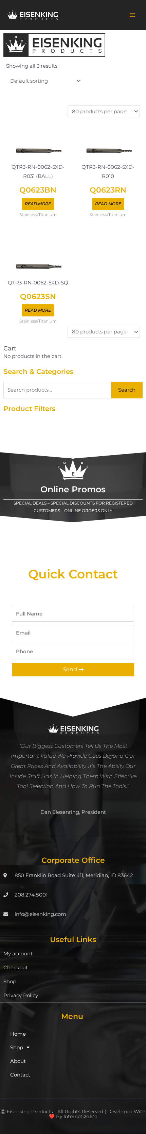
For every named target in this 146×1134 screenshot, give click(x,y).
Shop (9, 982)
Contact (20, 1075)
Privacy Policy (20, 995)
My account (18, 954)
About (18, 1061)
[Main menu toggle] (132, 15)
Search (126, 390)
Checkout (15, 968)
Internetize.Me (80, 1116)
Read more (38, 203)
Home (18, 1034)
